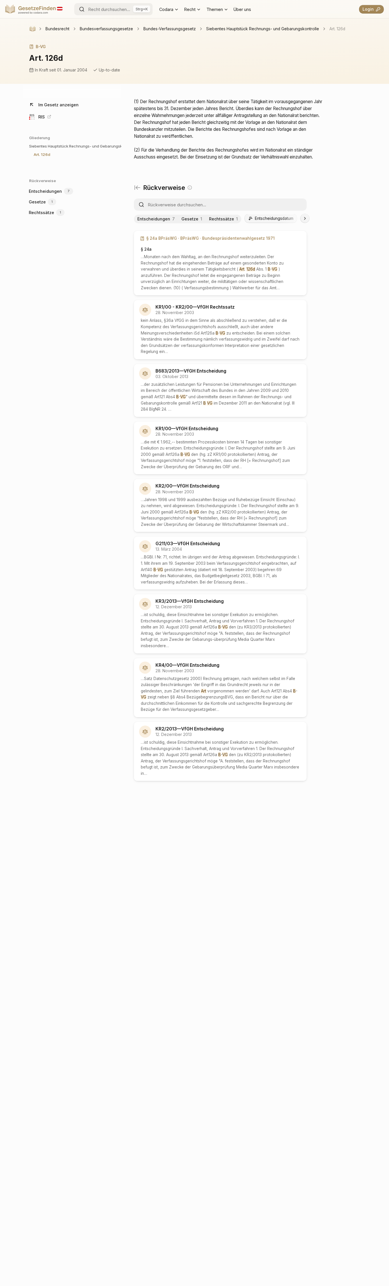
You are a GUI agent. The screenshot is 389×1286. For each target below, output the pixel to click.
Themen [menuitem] (214, 9)
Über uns (242, 9)
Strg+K (142, 9)
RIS (41, 116)
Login (368, 9)
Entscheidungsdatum (274, 218)
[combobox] (113, 9)
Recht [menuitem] (190, 9)
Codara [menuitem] (166, 9)
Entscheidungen (49, 191)
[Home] (32, 28)
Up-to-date (109, 69)
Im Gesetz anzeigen (58, 104)
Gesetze (40, 201)
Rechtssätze (45, 212)
